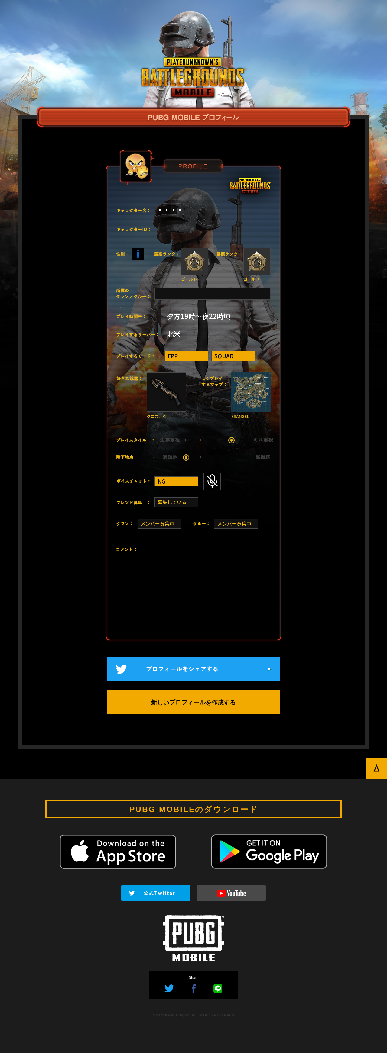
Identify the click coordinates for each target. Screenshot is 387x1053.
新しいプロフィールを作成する (193, 702)
